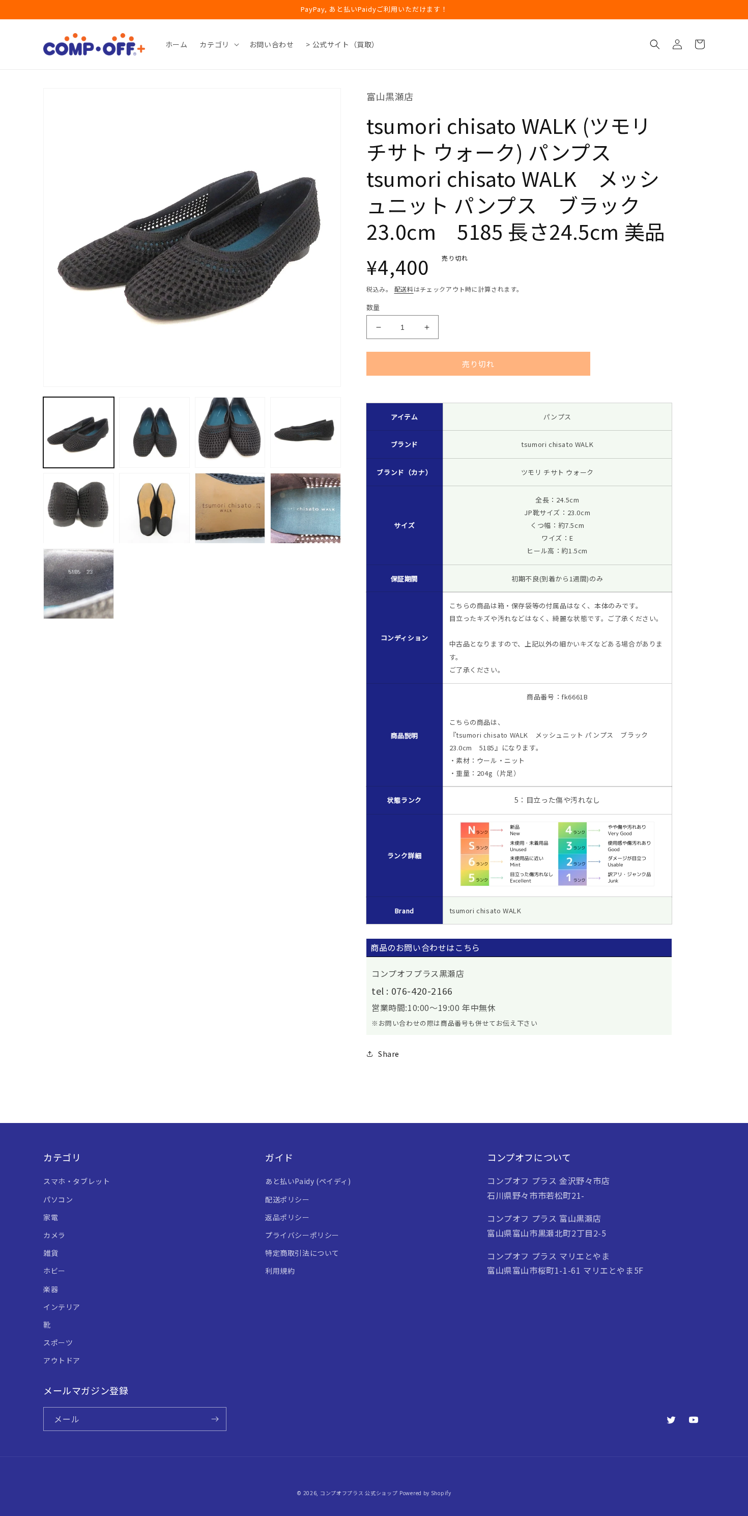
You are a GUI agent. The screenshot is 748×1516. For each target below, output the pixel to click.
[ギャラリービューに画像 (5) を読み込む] (78, 508)
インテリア (61, 1307)
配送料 (404, 289)
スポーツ (58, 1342)
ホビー (54, 1271)
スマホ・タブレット (76, 1181)
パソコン (58, 1199)
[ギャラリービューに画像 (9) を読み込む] (78, 584)
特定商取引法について (302, 1253)
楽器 (50, 1289)
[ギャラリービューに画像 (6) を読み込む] (154, 508)
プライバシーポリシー (302, 1235)
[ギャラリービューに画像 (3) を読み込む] (230, 432)
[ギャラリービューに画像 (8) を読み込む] (305, 508)
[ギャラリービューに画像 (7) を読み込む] (230, 508)
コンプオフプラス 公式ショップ (359, 1493)
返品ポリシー (287, 1217)
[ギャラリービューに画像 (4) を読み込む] (305, 432)
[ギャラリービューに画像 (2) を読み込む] (154, 432)
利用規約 (280, 1271)
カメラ (54, 1235)
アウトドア (61, 1360)
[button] (218, 44)
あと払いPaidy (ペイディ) (308, 1181)
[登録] (215, 1419)
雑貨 (50, 1253)
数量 (373, 307)
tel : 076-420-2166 (412, 990)
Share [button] (388, 1054)
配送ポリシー (287, 1199)
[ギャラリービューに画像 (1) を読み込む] (78, 432)
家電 (50, 1217)
